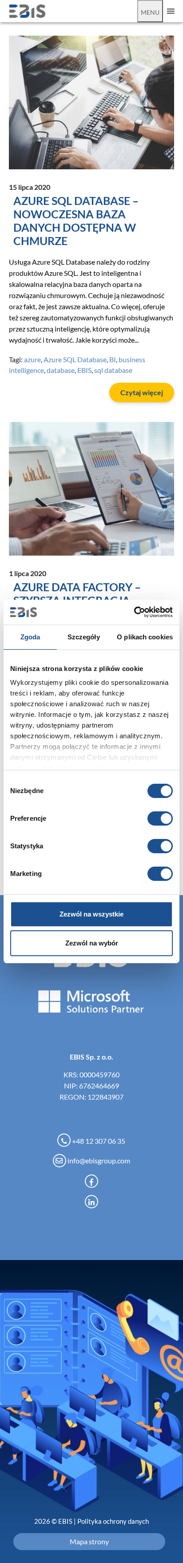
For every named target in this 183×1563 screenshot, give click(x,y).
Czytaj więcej (141, 392)
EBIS (84, 370)
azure (32, 359)
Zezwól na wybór (91, 943)
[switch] (160, 818)
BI (112, 359)
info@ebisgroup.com (98, 1160)
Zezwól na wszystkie (91, 914)
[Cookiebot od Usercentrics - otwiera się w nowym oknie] (134, 612)
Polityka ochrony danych (113, 1521)
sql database (113, 370)
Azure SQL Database (75, 359)
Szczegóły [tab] (84, 637)
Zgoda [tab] (30, 637)
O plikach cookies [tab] (145, 637)
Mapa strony (89, 1541)
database (61, 370)
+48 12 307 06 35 (98, 1141)
